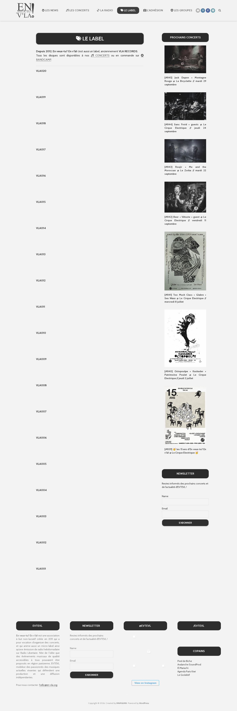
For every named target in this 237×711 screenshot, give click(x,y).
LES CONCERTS (79, 10)
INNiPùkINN (121, 703)
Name (165, 496)
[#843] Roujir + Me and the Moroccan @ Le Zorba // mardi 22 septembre (185, 170)
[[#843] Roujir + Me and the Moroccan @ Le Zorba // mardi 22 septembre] (185, 150)
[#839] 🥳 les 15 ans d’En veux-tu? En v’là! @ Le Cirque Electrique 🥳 (185, 451)
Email (165, 508)
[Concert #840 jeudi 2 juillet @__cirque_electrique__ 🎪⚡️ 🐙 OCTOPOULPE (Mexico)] (145, 670)
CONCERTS (101, 55)
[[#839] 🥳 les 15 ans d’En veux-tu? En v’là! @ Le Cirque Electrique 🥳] (185, 415)
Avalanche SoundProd (189, 664)
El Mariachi (182, 668)
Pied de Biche (184, 661)
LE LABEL (129, 10)
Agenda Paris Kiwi (186, 671)
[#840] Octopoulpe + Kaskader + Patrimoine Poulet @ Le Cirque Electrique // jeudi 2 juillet (185, 375)
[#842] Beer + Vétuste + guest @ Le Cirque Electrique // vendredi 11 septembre (185, 220)
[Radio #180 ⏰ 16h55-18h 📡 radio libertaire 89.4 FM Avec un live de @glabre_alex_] (130, 640)
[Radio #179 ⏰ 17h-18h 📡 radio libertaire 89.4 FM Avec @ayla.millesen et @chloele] (145, 640)
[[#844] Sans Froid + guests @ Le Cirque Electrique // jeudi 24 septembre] (185, 106)
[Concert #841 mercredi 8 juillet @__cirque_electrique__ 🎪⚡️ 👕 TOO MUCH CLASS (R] (130, 670)
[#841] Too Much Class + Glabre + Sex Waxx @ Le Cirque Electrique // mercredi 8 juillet (185, 298)
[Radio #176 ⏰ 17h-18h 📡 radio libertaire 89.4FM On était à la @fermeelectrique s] (160, 655)
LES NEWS (51, 10)
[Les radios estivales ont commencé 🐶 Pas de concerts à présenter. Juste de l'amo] (130, 655)
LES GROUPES (182, 10)
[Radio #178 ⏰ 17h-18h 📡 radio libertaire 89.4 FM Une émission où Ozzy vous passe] (160, 640)
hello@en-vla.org (48, 685)
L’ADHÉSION (154, 10)
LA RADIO (106, 10)
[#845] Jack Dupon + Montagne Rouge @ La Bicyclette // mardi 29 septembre (185, 81)
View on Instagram (145, 683)
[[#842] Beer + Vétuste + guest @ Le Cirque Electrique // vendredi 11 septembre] (185, 196)
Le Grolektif (183, 674)
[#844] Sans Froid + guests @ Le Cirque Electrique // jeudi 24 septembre (185, 128)
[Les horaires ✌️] (160, 670)
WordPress (144, 703)
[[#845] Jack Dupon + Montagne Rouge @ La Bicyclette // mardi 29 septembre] (185, 59)
